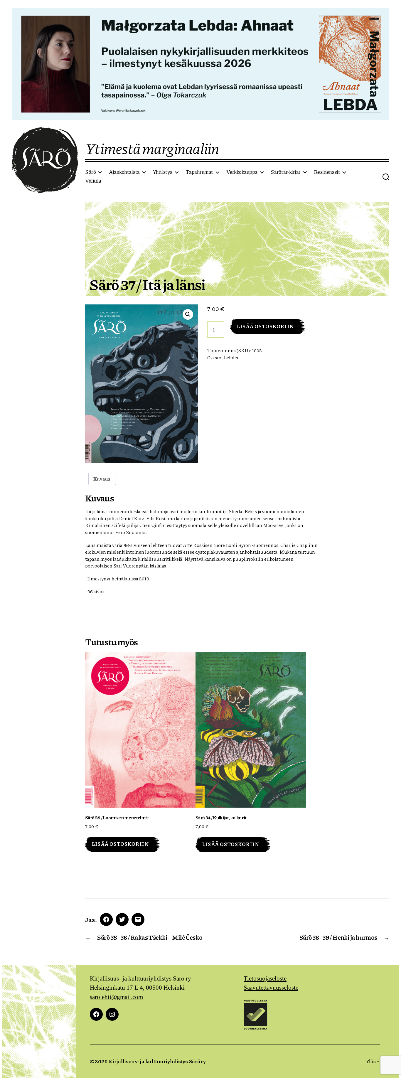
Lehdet (231, 357)
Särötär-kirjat (286, 172)
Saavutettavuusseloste (271, 988)
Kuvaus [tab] (101, 478)
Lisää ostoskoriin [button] (120, 843)
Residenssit (327, 172)
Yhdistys (162, 172)
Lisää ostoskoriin (265, 326)
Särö (90, 172)
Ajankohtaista (124, 172)
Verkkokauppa (241, 172)
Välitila (93, 181)
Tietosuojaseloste (265, 979)
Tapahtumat (199, 172)
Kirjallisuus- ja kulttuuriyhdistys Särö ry (157, 1061)
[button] (188, 314)
